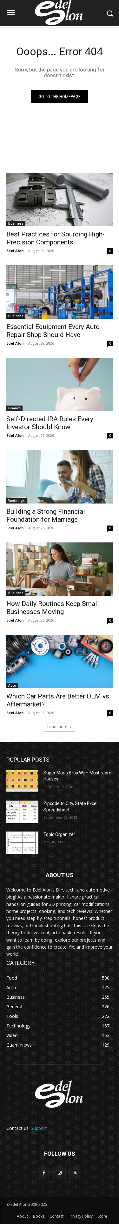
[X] (75, 1173)
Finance (14, 408)
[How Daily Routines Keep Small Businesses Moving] (59, 569)
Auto (12, 685)
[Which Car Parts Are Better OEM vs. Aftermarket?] (59, 661)
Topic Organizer (59, 834)
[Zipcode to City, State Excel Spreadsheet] (22, 812)
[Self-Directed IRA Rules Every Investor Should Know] (59, 384)
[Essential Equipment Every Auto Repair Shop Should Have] (59, 292)
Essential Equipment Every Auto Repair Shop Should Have (53, 331)
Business (15, 223)
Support (39, 1128)
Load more (57, 726)
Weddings (16, 500)
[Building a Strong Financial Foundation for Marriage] (59, 477)
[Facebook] (44, 1173)
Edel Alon (15, 250)
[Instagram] (59, 1173)
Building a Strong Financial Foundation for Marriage (45, 515)
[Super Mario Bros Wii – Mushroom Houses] (22, 781)
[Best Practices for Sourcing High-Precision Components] (59, 200)
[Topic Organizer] (22, 843)
